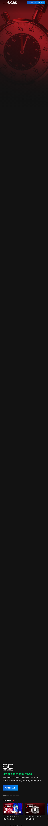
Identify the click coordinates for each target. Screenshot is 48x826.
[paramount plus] (12, 2)
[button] (4, 3)
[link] (36, 2)
